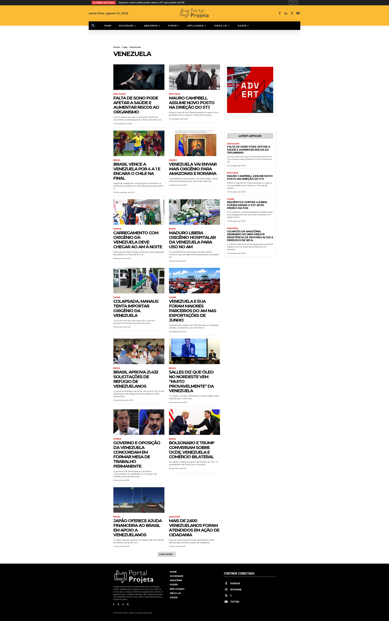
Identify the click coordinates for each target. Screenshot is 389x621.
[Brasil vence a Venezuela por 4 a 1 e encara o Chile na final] (138, 143)
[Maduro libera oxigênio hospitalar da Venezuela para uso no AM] (194, 212)
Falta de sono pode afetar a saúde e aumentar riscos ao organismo (136, 104)
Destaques (119, 94)
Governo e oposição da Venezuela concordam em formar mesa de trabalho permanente (136, 454)
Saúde (116, 297)
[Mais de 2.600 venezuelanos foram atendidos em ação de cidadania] (194, 500)
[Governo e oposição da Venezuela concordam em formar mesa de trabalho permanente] (138, 422)
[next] (296, 3)
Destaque (174, 94)
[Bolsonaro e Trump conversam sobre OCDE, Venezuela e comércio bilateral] (194, 422)
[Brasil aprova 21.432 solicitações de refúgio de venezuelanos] (138, 351)
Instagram (235, 589)
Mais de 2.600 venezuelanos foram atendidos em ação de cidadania (194, 527)
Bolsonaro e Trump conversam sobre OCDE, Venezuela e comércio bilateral (191, 449)
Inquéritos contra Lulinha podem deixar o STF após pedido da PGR (247, 205)
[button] (93, 25)
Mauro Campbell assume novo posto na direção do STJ (191, 102)
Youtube (234, 602)
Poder (172, 297)
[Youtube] (298, 13)
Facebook (235, 583)
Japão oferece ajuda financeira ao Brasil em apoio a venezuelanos (137, 527)
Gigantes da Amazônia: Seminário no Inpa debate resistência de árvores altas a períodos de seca (167, 2)
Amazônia (174, 517)
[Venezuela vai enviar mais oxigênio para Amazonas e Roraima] (194, 143)
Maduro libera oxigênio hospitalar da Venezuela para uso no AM (192, 239)
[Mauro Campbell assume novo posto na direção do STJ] (194, 77)
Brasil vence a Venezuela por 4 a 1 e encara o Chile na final (136, 171)
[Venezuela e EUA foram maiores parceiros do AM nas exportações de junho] (194, 280)
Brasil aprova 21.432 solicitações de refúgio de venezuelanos (135, 379)
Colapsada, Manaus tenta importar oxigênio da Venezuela (135, 308)
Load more (165, 554)
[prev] (291, 3)
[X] (292, 13)
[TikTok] (123, 604)
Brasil (116, 160)
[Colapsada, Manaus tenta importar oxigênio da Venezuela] (138, 280)
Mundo (173, 160)
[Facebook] (279, 13)
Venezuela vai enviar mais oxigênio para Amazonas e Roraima (193, 169)
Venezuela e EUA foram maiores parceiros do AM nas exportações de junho (192, 310)
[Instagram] (118, 604)
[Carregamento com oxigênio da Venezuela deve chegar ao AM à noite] (138, 212)
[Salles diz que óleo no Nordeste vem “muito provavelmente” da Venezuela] (194, 351)
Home (116, 47)
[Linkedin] (286, 13)
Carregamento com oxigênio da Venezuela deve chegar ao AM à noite (137, 239)
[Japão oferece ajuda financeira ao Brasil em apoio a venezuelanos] (138, 500)
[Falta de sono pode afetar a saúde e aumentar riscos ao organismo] (138, 77)
